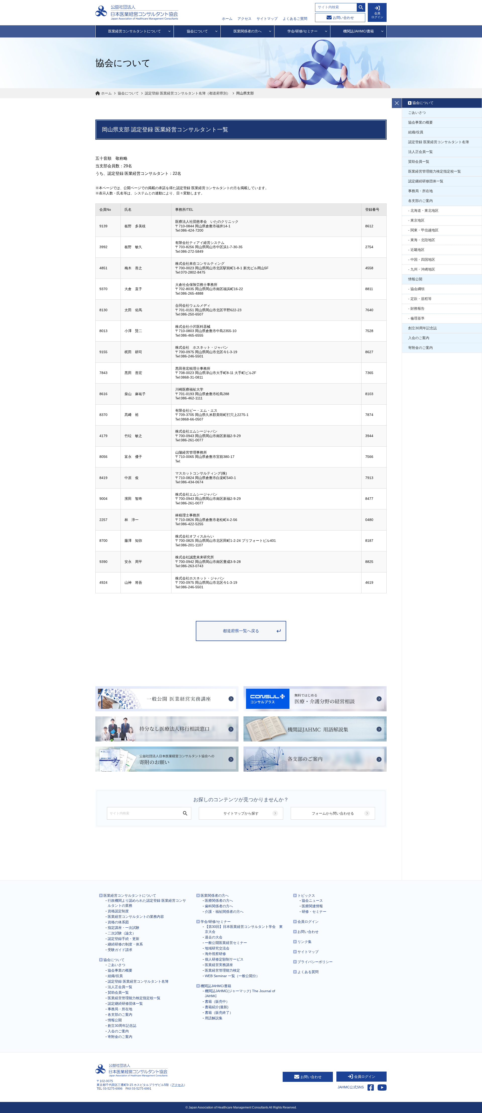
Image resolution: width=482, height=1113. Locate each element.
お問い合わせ (343, 18)
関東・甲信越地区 (424, 230)
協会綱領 (417, 289)
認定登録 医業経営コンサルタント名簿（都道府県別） (187, 93)
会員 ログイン (377, 15)
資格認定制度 (118, 911)
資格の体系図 (118, 922)
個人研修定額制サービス (224, 959)
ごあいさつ (417, 113)
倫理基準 (417, 318)
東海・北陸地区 (422, 240)
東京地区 (417, 220)
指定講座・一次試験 (123, 928)
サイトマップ (267, 19)
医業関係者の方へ (215, 895)
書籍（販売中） (217, 1001)
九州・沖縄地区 (422, 269)
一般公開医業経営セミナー (226, 943)
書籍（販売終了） (219, 1013)
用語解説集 (213, 1018)
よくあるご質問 (295, 19)
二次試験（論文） (122, 933)
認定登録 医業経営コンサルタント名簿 (438, 142)
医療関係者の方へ (219, 900)
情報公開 (415, 279)
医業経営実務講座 (219, 965)
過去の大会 (213, 937)
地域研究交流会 (217, 948)
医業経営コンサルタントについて (129, 895)
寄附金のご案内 (420, 348)
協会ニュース (312, 900)
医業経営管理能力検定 (222, 970)
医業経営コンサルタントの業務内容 (136, 917)
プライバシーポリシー (315, 962)
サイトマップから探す (241, 813)
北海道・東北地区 (424, 210)
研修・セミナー (314, 912)
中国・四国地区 (422, 259)
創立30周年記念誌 (422, 328)
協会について (128, 93)
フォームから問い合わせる (333, 813)
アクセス (244, 19)
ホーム (227, 19)
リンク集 (304, 942)
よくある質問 (308, 972)
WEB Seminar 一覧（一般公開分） (232, 976)
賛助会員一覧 (418, 162)
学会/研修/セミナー (216, 922)
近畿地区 (417, 250)
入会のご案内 (418, 338)
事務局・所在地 (420, 191)
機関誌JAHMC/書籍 (216, 986)
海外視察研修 (215, 954)
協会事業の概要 (420, 122)
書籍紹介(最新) (216, 1007)
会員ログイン (308, 922)
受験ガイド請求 (120, 950)
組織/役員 (415, 132)
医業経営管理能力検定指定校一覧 (434, 171)
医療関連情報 (312, 906)
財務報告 (417, 308)
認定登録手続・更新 (123, 939)
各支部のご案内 (420, 201)
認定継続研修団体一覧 (425, 181)
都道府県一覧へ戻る (241, 631)
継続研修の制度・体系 (125, 944)
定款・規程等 (421, 299)
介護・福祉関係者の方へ (224, 912)
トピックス (306, 895)
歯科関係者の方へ (219, 906)
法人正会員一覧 (420, 152)
